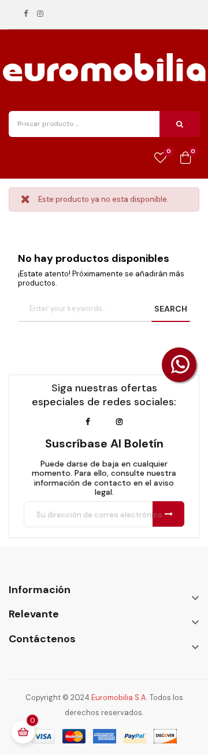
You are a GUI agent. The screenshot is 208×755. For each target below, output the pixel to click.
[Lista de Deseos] (160, 158)
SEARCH (170, 309)
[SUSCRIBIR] (168, 514)
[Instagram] (40, 13)
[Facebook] (25, 13)
